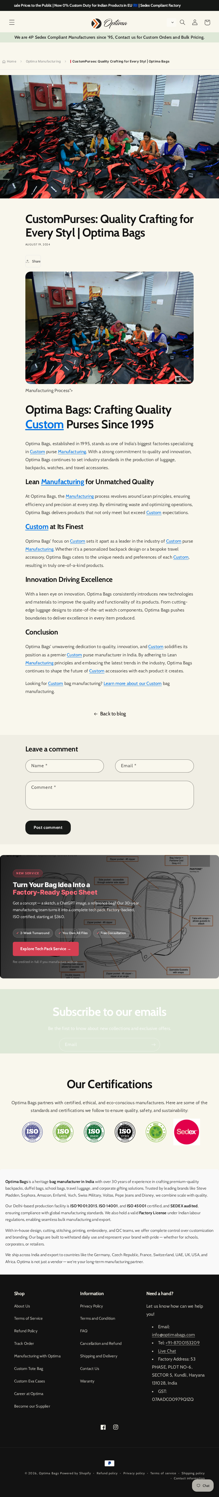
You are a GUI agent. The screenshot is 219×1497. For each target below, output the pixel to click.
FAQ (84, 1331)
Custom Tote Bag (28, 1368)
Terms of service (163, 1473)
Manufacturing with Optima (37, 1356)
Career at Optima (29, 1393)
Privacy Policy (91, 1306)
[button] (12, 22)
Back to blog (113, 714)
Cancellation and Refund (101, 1343)
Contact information (189, 1478)
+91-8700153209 (183, 1342)
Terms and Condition (97, 1318)
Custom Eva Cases (29, 1381)
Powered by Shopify (75, 1473)
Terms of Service (28, 1318)
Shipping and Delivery (98, 1356)
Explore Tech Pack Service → (45, 948)
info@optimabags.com (173, 1334)
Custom (44, 424)
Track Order (24, 1343)
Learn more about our (125, 683)
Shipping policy (193, 1473)
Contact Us (89, 1368)
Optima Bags (49, 1473)
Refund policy (107, 1473)
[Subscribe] (153, 1044)
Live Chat (167, 1351)
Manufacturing (72, 451)
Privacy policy (134, 1473)
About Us (22, 1306)
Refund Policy (25, 1331)
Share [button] (36, 261)
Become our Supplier (32, 1406)
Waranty (87, 1381)
